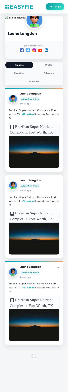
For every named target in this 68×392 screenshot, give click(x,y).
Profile (48, 64)
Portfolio (34, 81)
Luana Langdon (30, 93)
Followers (49, 73)
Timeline (19, 64)
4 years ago (25, 103)
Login (55, 6)
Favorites (19, 73)
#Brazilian (28, 114)
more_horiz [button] (57, 94)
